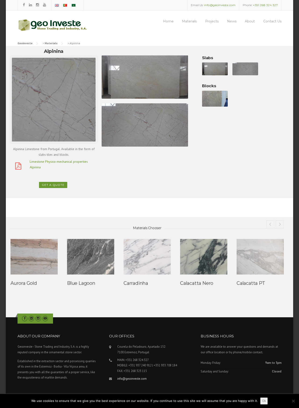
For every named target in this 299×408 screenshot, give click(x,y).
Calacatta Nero (196, 283)
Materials (189, 21)
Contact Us (272, 21)
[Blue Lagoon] (90, 256)
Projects (212, 21)
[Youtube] (44, 5)
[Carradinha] (147, 256)
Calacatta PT (251, 283)
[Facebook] (24, 5)
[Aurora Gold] (34, 256)
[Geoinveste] (58, 28)
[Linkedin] (30, 5)
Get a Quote (53, 185)
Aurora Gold (24, 283)
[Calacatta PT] (260, 256)
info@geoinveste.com (132, 379)
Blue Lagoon (81, 283)
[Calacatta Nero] (203, 256)
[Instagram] (37, 5)
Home (168, 21)
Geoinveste (25, 43)
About (250, 21)
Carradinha (136, 283)
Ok (264, 401)
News (231, 21)
